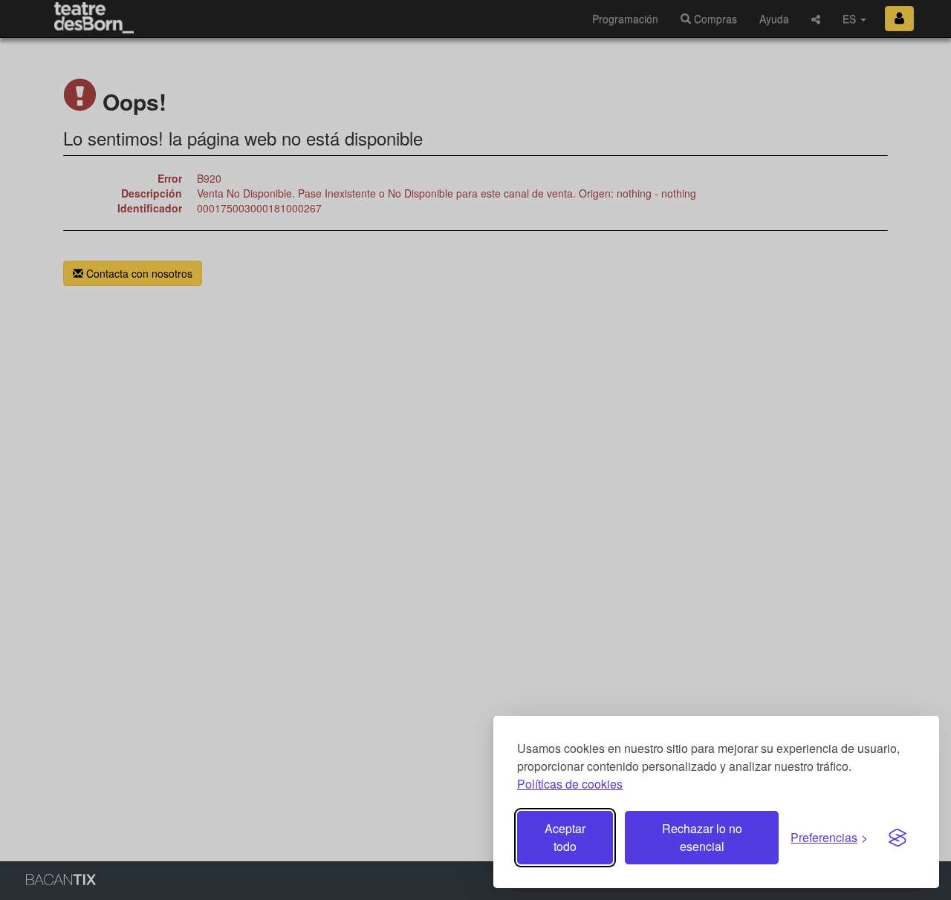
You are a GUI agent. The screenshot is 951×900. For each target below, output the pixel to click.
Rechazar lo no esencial (702, 837)
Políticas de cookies (570, 783)
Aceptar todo (565, 837)
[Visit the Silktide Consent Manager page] (897, 837)
